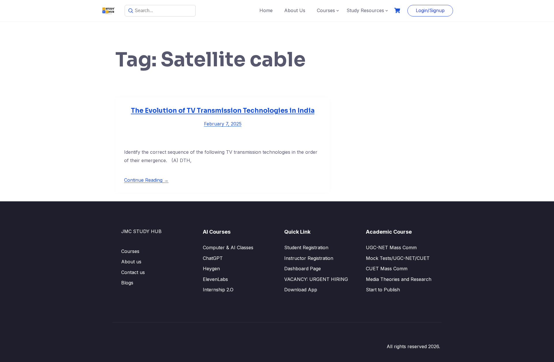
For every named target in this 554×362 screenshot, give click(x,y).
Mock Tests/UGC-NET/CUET (398, 258)
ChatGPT (213, 258)
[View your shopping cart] (398, 10)
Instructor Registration (308, 258)
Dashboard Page (302, 268)
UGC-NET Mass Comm (391, 247)
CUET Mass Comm (386, 268)
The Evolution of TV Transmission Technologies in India (223, 111)
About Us (294, 10)
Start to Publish (383, 289)
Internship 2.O (218, 289)
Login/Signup (430, 10)
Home (266, 10)
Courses (326, 10)
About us (131, 262)
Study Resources (365, 10)
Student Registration (306, 247)
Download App (300, 289)
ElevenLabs (215, 279)
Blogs (127, 283)
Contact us (133, 272)
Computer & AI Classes (228, 247)
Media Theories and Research (398, 279)
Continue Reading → (146, 180)
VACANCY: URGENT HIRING (316, 279)
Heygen (211, 268)
